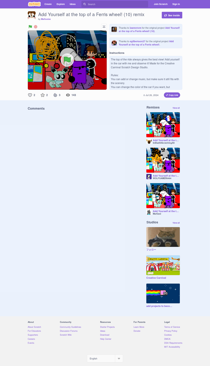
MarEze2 (157, 213)
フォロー (151, 249)
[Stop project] (35, 26)
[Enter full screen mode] (104, 27)
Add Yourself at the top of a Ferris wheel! (146, 43)
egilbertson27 (137, 41)
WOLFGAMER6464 (162, 178)
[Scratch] (34, 4)
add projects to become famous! (159, 306)
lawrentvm (135, 27)
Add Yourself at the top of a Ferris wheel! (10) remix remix (166, 175)
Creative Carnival (156, 277)
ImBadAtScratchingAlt (164, 142)
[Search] (84, 4)
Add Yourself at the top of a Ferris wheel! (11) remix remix (166, 140)
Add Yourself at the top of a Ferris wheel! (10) (149, 29)
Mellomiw (46, 19)
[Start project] (30, 26)
